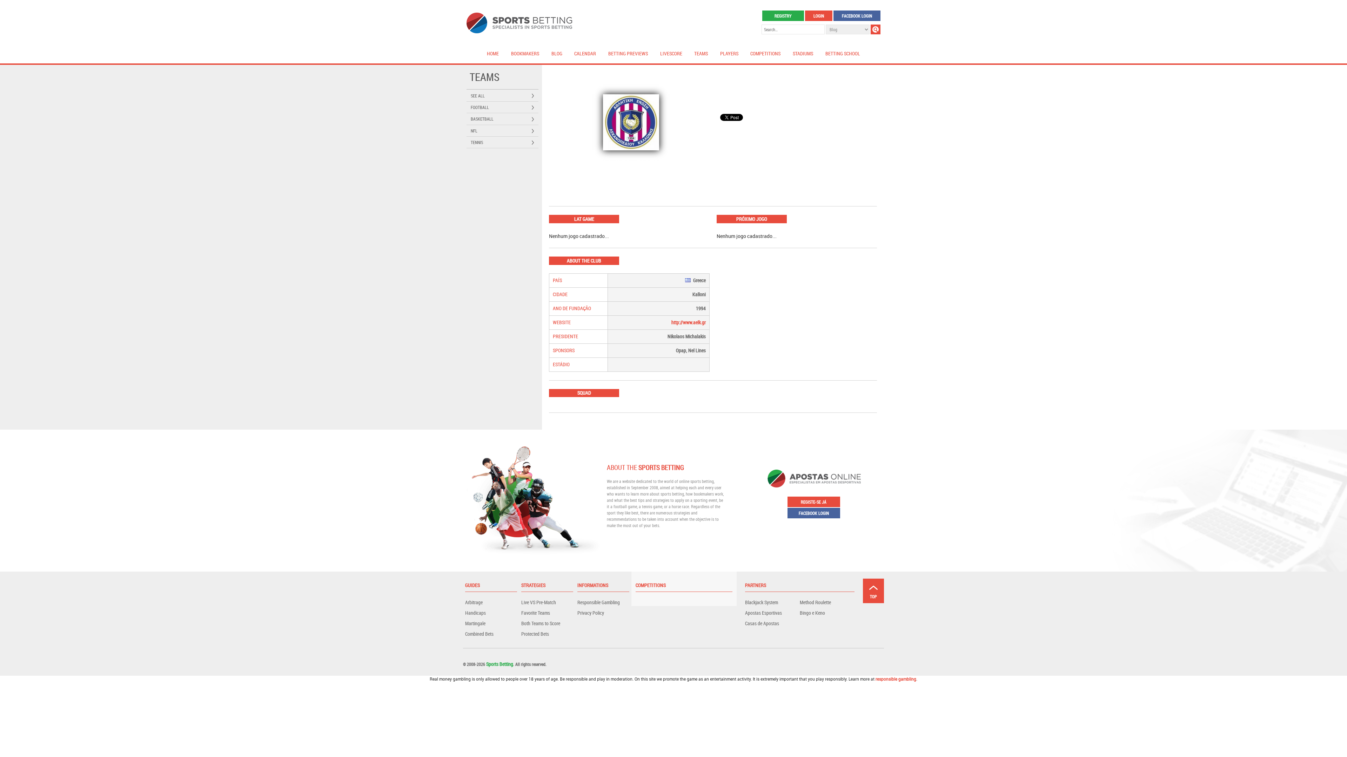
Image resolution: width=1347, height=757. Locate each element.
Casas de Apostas (762, 623)
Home (493, 53)
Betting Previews (628, 53)
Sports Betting (499, 664)
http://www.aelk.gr (688, 322)
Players (729, 53)
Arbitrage (474, 602)
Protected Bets (535, 633)
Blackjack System (761, 602)
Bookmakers (525, 53)
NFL (474, 131)
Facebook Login (857, 16)
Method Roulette (815, 602)
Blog (556, 53)
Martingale (475, 623)
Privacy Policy (590, 612)
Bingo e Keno (812, 612)
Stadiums (803, 53)
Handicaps (475, 612)
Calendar (585, 53)
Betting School (842, 53)
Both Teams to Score (540, 623)
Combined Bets (479, 633)
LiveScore (671, 53)
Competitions (765, 53)
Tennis (477, 142)
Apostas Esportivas (763, 612)
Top (873, 596)
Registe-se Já (813, 502)
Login (818, 16)
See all (478, 95)
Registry (783, 16)
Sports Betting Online (519, 23)
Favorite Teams (535, 612)
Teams (701, 53)
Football (480, 107)
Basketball (482, 119)
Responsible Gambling (598, 602)
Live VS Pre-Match (538, 602)
